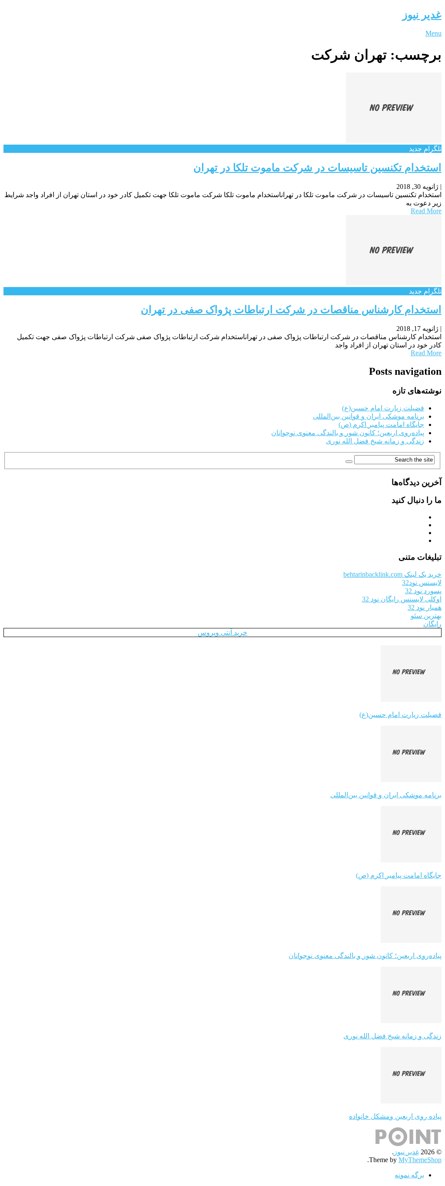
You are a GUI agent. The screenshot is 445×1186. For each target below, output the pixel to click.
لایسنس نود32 (422, 582)
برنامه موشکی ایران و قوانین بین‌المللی (368, 416)
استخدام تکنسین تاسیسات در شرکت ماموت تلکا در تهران (317, 167)
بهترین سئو (426, 615)
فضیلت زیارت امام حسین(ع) (383, 408)
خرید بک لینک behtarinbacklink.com (392, 574)
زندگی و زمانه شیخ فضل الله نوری (375, 441)
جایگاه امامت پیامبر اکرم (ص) (381, 424)
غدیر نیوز (422, 14)
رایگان (432, 624)
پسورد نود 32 (423, 591)
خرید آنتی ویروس (222, 632)
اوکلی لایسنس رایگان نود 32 (402, 599)
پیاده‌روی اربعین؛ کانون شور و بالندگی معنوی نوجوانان (347, 432)
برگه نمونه (409, 1175)
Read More (426, 211)
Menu (433, 33)
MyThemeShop (420, 1159)
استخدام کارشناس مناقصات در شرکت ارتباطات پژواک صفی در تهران (291, 309)
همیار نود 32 (425, 607)
